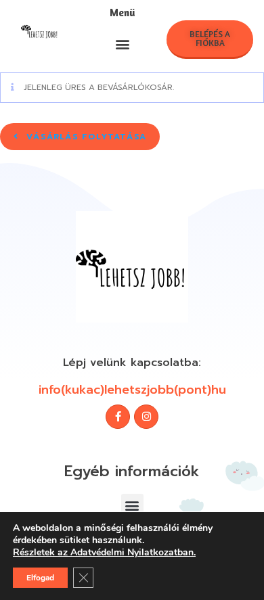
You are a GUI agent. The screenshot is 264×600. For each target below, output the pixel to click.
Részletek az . (104, 553)
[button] (123, 43)
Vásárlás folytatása (84, 137)
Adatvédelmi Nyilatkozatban (132, 552)
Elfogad (40, 577)
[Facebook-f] (118, 417)
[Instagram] (146, 417)
